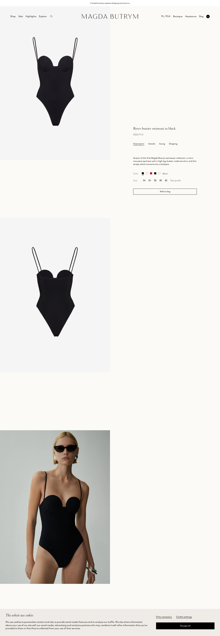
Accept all (185, 625)
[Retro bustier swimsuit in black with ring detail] (155, 172)
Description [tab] (138, 143)
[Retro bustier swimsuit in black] (143, 172)
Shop (13, 16)
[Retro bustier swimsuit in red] (151, 172)
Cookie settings (184, 616)
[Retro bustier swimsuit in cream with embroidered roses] (159, 172)
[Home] (109, 16)
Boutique (178, 16)
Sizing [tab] (162, 143)
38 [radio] (155, 180)
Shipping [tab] (173, 143)
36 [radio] (149, 180)
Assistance (190, 16)
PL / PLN (165, 16)
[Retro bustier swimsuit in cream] (147, 172)
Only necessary (164, 616)
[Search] (51, 16)
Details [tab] (151, 143)
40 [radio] (160, 180)
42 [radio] (166, 180)
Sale (20, 16)
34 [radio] (144, 180)
